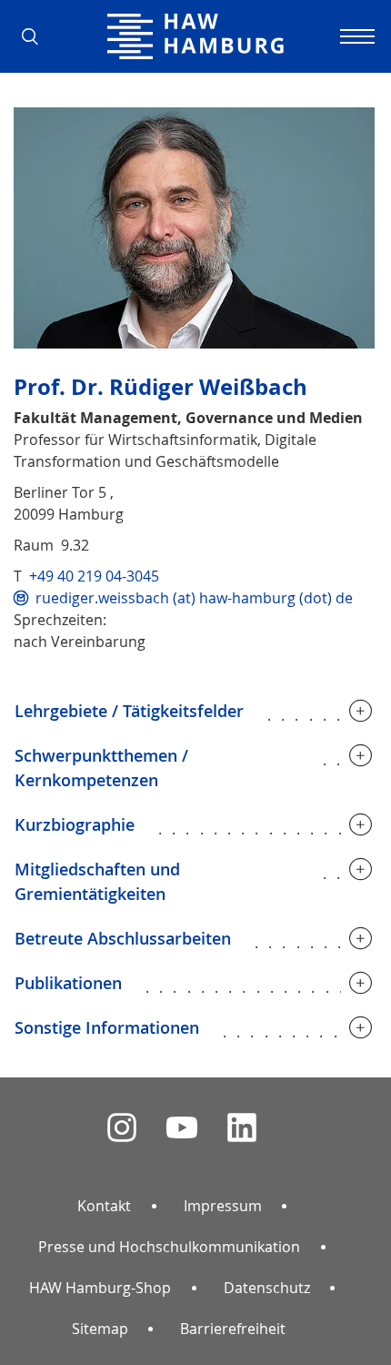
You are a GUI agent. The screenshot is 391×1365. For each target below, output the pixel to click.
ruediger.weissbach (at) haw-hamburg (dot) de (194, 598)
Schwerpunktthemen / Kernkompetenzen (101, 767)
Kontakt (104, 1206)
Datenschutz (267, 1288)
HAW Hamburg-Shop (100, 1288)
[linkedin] (242, 1128)
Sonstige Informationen (107, 1027)
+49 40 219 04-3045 (94, 576)
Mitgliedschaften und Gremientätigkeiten (97, 881)
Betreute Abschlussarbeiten (123, 938)
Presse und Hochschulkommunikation (169, 1247)
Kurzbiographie (75, 824)
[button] (36, 36)
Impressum (223, 1206)
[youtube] (181, 1128)
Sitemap (100, 1329)
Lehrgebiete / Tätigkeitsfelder (129, 711)
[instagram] (121, 1128)
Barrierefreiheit (233, 1329)
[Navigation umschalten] (354, 36)
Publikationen (68, 983)
